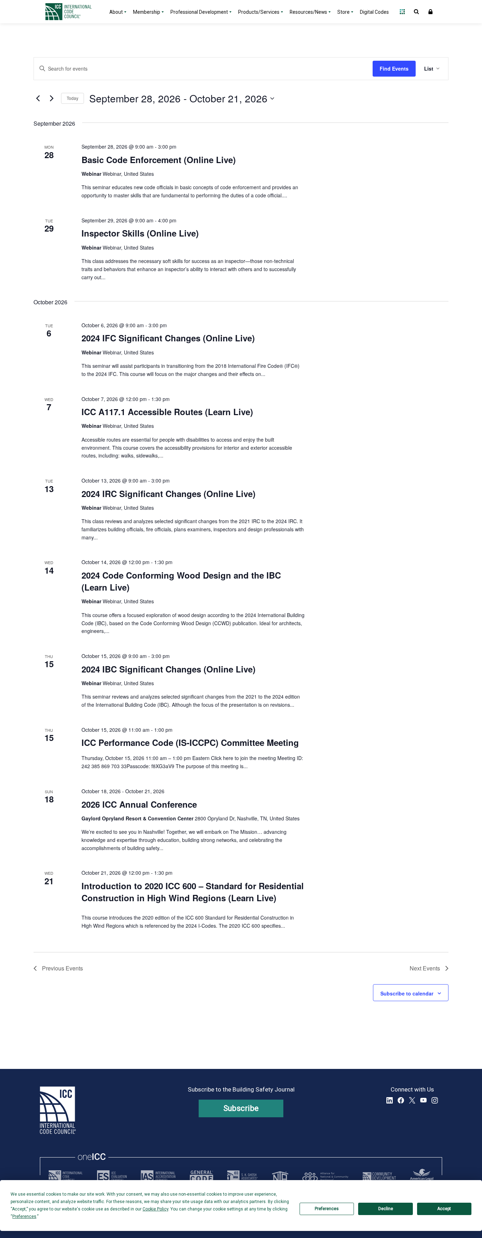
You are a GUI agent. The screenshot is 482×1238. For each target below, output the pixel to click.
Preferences (327, 1208)
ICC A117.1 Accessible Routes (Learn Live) (167, 412)
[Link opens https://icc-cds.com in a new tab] (379, 1176)
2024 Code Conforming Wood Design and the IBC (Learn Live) (181, 581)
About (116, 12)
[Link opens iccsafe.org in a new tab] (66, 1176)
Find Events (394, 68)
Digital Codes (374, 12)
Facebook (401, 1100)
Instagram (434, 1100)
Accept (444, 1208)
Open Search (416, 11)
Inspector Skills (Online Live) (140, 233)
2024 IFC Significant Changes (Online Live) (168, 338)
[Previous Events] (38, 98)
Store (343, 12)
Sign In (430, 11)
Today (72, 98)
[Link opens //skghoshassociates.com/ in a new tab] (242, 1176)
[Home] (73, 11)
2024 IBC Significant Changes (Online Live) (168, 669)
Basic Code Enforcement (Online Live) (159, 160)
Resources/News (308, 12)
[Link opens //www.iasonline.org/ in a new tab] (158, 1176)
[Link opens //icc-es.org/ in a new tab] (112, 1176)
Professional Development (199, 12)
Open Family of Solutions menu (402, 11)
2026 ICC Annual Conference (139, 804)
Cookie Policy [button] (155, 1209)
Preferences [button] (24, 1216)
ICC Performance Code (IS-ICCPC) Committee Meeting (190, 742)
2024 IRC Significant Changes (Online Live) (168, 494)
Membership (146, 12)
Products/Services (258, 12)
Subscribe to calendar (406, 993)
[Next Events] (51, 98)
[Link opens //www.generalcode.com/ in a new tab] (201, 1176)
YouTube (423, 1100)
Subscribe (241, 1108)
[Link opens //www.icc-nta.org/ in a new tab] (280, 1176)
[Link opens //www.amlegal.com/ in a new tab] (421, 1176)
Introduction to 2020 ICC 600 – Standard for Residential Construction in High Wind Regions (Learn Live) (193, 892)
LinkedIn (389, 1100)
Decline (385, 1208)
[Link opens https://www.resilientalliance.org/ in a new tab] (325, 1176)
